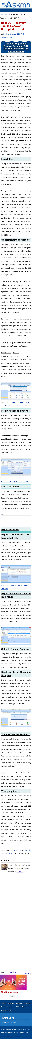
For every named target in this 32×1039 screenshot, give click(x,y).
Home (4, 1003)
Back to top (24, 1003)
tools (9, 15)
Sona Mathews (17, 1029)
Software (4, 37)
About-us (11, 1003)
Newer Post (12, 972)
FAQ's (18, 1007)
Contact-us (11, 1007)
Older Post (27, 973)
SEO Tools (21, 34)
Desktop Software (9, 34)
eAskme (3, 15)
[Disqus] (17, 898)
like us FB (17, 850)
